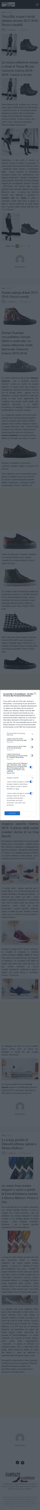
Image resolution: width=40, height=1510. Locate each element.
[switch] (31, 739)
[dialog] (20, 755)
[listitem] (20, 734)
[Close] (36, 694)
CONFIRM (12, 813)
